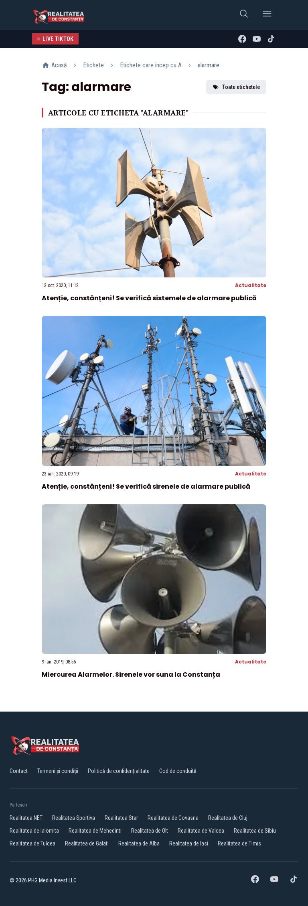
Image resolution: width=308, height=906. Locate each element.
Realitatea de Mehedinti (95, 830)
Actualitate (250, 285)
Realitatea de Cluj (227, 818)
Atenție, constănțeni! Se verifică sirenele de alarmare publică (146, 486)
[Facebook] (242, 39)
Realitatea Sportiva (73, 818)
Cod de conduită (178, 771)
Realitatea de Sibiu (255, 830)
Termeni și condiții (57, 771)
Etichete (93, 65)
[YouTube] (256, 39)
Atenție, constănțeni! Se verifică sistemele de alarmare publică (149, 298)
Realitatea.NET (26, 818)
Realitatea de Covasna (173, 818)
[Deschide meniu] (267, 15)
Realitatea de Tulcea (32, 843)
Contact (19, 771)
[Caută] (244, 15)
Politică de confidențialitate (119, 771)
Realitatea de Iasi (188, 843)
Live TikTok (58, 39)
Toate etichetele (241, 87)
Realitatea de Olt (149, 830)
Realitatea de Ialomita (34, 830)
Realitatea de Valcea (201, 830)
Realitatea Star (121, 818)
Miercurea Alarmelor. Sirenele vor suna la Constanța (131, 674)
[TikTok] (271, 39)
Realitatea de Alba (139, 843)
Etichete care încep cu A (151, 65)
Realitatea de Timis (239, 843)
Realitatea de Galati (87, 843)
